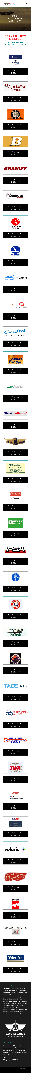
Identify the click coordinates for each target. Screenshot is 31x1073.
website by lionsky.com (17, 1070)
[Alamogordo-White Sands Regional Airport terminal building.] (15, 555)
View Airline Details (15, 71)
